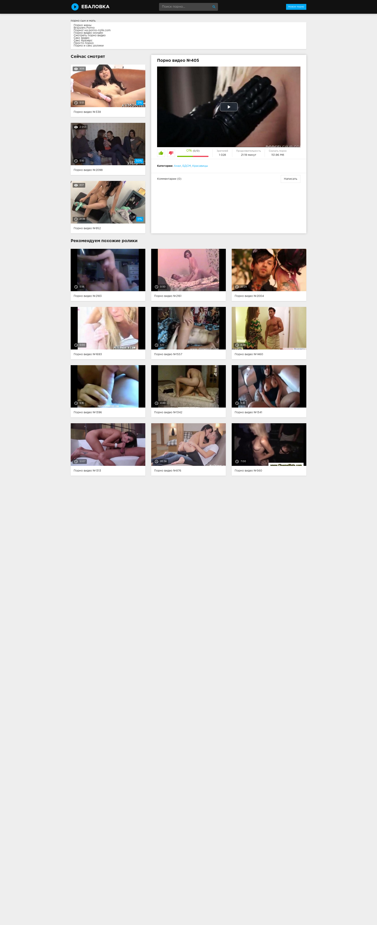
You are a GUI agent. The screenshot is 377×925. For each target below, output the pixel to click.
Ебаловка (95, 7)
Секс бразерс (83, 40)
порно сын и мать (83, 21)
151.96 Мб (277, 155)
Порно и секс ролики (89, 46)
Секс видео (81, 38)
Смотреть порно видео (90, 35)
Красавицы (200, 166)
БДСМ (186, 166)
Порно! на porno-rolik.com (92, 30)
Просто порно (84, 43)
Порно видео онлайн (88, 33)
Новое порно (296, 7)
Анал (177, 166)
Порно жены (83, 25)
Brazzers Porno (84, 28)
